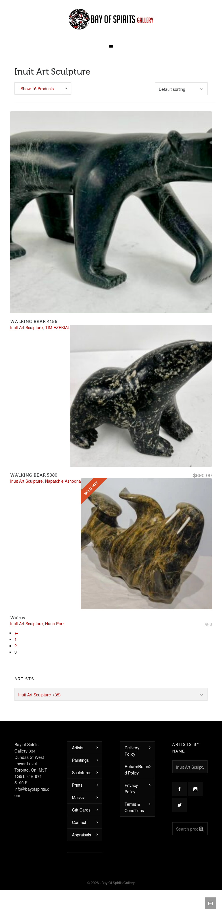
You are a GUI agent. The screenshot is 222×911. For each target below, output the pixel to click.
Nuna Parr (54, 623)
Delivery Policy (132, 751)
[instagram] (195, 789)
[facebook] (179, 789)
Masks (78, 797)
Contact (79, 822)
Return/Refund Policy (137, 770)
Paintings (80, 760)
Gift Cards (81, 810)
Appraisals (81, 835)
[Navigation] (111, 44)
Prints (77, 785)
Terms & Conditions (134, 807)
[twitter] (179, 805)
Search (201, 828)
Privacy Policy (131, 788)
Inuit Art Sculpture (26, 623)
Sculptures (81, 772)
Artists (77, 747)
